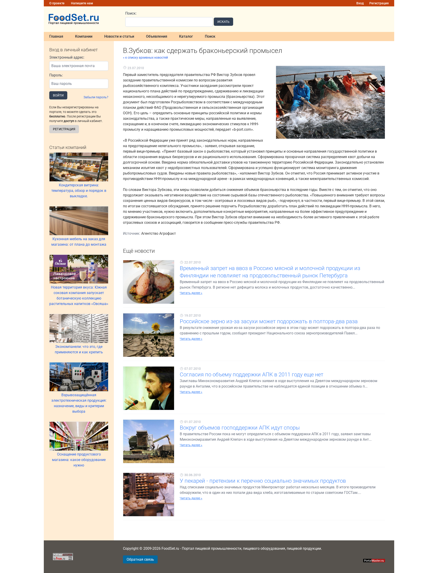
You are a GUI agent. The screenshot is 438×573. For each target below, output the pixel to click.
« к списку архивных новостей (145, 57)
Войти (58, 95)
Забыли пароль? (95, 97)
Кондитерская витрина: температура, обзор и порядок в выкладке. (78, 190)
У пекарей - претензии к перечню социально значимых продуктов (263, 481)
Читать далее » (191, 293)
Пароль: (56, 75)
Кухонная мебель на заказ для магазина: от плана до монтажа (78, 242)
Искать (223, 21)
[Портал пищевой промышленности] (81, 19)
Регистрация (379, 3)
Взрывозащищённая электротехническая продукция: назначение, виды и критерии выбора (79, 403)
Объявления (156, 36)
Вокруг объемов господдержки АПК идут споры (240, 428)
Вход (360, 3)
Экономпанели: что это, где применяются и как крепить (79, 349)
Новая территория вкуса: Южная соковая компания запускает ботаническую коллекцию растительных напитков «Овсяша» (78, 295)
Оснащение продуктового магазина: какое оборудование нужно (79, 459)
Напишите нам (82, 3)
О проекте (57, 3)
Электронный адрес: (66, 57)
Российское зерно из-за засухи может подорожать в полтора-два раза (269, 321)
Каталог (186, 36)
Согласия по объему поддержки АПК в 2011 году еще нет (251, 374)
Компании (83, 36)
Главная (56, 36)
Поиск (210, 36)
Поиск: (131, 13)
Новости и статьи (119, 36)
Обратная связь (140, 559)
